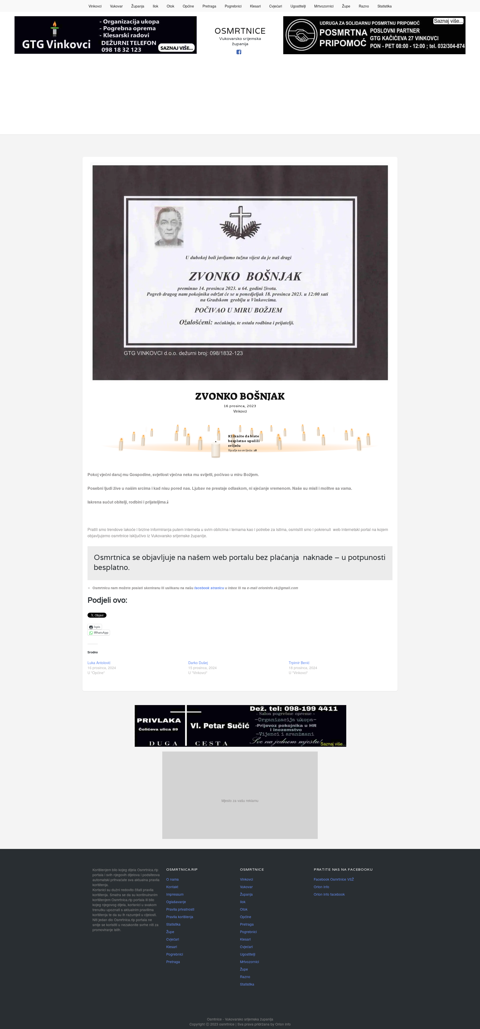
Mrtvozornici (324, 5)
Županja (137, 5)
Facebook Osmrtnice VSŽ (334, 879)
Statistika (385, 5)
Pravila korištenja (179, 916)
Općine (188, 5)
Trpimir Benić (299, 662)
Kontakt (172, 886)
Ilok (155, 5)
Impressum (175, 894)
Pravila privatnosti (180, 909)
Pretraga (209, 5)
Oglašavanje (176, 901)
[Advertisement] (240, 99)
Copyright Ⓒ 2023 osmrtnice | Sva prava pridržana (230, 1024)
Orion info (321, 886)
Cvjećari (275, 5)
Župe (346, 5)
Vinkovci (95, 5)
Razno (364, 5)
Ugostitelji (298, 5)
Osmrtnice (240, 31)
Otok (170, 5)
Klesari (255, 5)
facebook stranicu (209, 587)
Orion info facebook (329, 894)
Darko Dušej (198, 662)
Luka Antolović (99, 662)
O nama (172, 879)
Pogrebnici (233, 5)
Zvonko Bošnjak (240, 396)
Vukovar (116, 5)
